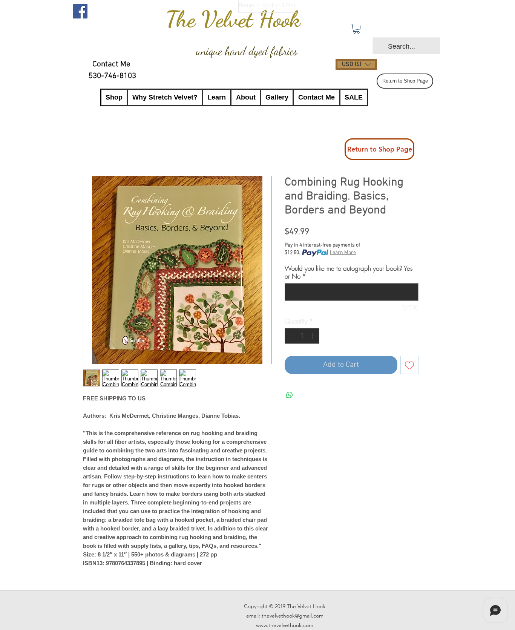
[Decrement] (291, 335)
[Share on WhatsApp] (289, 395)
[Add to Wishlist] (409, 365)
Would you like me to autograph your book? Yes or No (348, 272)
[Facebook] (80, 11)
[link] (356, 29)
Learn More (343, 253)
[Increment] (313, 335)
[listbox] (356, 64)
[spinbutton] (302, 335)
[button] (356, 64)
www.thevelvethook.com (284, 625)
